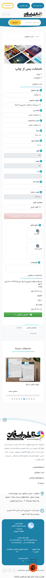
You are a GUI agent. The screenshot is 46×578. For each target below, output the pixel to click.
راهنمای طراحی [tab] (31, 328)
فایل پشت (38, 249)
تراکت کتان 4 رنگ (32, 384)
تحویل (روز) (35, 141)
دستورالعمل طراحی (36, 478)
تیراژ (37, 131)
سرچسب (37, 78)
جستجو (15, 22)
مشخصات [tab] (32, 333)
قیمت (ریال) (35, 192)
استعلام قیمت (38, 467)
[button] (34, 399)
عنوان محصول (34, 100)
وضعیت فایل (37, 202)
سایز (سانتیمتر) (33, 120)
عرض (37, 161)
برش (38, 74)
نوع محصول (35, 90)
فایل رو (36, 234)
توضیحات (34, 262)
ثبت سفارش (39, 472)
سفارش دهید (13, 391)
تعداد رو (36, 110)
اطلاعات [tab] (18, 328)
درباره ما (41, 483)
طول (37, 151)
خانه (37, 36)
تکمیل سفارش (22, 314)
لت (38, 171)
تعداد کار (36, 182)
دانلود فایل (34, 225)
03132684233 (7, 6)
